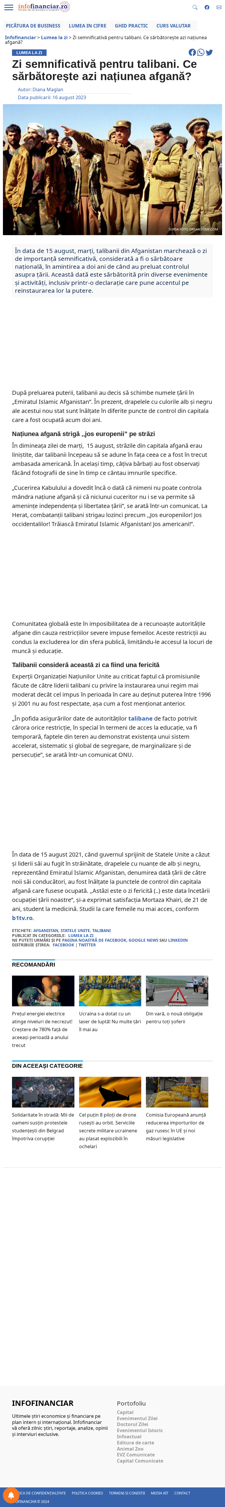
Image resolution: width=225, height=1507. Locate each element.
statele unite (75, 930)
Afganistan (45, 930)
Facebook (63, 945)
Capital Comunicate (140, 1461)
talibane (140, 718)
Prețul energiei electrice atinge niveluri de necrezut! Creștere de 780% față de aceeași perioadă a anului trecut (42, 1029)
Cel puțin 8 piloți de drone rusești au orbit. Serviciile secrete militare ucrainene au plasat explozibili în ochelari (108, 1131)
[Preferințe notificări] (11, 1495)
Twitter (87, 945)
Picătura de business (33, 26)
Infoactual (129, 1436)
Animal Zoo (130, 1449)
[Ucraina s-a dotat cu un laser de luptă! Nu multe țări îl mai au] (110, 994)
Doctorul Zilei (132, 1424)
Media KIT (159, 1493)
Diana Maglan (48, 89)
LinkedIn (178, 940)
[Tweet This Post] (209, 55)
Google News (143, 940)
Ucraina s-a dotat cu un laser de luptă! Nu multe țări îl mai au (110, 1021)
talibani (101, 930)
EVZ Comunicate (136, 1454)
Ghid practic (131, 26)
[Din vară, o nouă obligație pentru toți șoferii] (177, 993)
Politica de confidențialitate (38, 1493)
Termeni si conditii (127, 1493)
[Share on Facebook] (193, 55)
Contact (182, 1493)
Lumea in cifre (87, 26)
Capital (125, 1412)
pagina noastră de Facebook (94, 940)
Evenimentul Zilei (137, 1418)
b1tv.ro (22, 918)
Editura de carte (135, 1442)
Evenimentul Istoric (140, 1430)
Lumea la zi (80, 935)
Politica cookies (87, 1493)
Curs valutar (173, 26)
